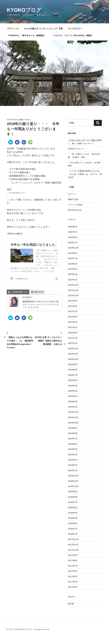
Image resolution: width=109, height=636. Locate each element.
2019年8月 (72, 433)
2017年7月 (72, 566)
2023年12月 (73, 248)
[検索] (98, 123)
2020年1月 (72, 407)
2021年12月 (73, 285)
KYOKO (27, 119)
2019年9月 (72, 428)
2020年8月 (72, 370)
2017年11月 (73, 544)
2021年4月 (72, 327)
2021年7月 (72, 311)
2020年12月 (73, 348)
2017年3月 (72, 587)
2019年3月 (72, 460)
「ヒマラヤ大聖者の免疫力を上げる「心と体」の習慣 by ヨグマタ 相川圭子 (85, 174)
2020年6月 (72, 380)
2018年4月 (72, 518)
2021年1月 (72, 343)
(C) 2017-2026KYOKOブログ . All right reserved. (28, 629)
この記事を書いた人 (19, 292)
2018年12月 (73, 476)
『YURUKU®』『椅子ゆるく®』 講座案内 (26, 35)
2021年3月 (72, 333)
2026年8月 (72, 227)
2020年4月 (72, 391)
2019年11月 (73, 417)
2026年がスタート (76, 149)
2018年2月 (72, 529)
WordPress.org (74, 210)
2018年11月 (73, 481)
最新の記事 (38, 292)
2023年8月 (72, 253)
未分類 (71, 604)
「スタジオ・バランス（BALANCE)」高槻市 (72, 35)
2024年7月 (72, 242)
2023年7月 (72, 258)
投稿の (73, 199)
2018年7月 (72, 502)
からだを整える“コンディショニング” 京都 (43, 28)
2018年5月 (72, 513)
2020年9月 (72, 364)
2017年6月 (72, 571)
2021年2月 (72, 338)
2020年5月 (72, 386)
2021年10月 (73, 295)
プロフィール (13, 28)
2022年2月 (72, 274)
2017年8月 (72, 560)
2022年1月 (72, 280)
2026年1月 (72, 232)
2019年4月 (72, 454)
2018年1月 (72, 534)
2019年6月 (72, 444)
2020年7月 (72, 375)
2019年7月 (72, 438)
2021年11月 (73, 290)
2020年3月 (72, 396)
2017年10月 (73, 550)
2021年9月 (72, 301)
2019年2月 (72, 465)
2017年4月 (72, 582)
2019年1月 (72, 470)
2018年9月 (72, 491)
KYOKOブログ (24, 10)
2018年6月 (72, 507)
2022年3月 (72, 269)
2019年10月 (73, 423)
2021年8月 (72, 306)
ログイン (72, 194)
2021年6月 (72, 317)
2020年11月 (73, 354)
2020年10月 (73, 359)
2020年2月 (72, 401)
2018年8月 (72, 497)
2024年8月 (72, 237)
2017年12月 (73, 539)
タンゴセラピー (75, 28)
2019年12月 (73, 412)
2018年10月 (73, 486)
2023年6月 (72, 264)
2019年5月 (72, 449)
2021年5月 (72, 322)
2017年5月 (72, 576)
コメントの (75, 205)
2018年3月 (72, 523)
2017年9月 (72, 555)
